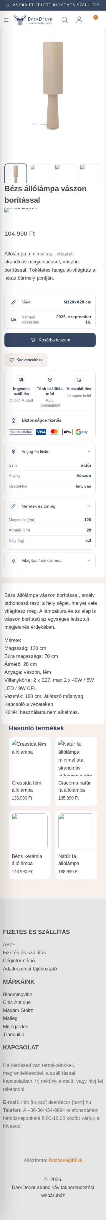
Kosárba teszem (54, 339)
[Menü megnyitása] (6, 20)
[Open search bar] (65, 20)
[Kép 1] (15, 175)
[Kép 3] (65, 175)
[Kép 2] (40, 175)
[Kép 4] (90, 175)
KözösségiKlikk (66, 1160)
